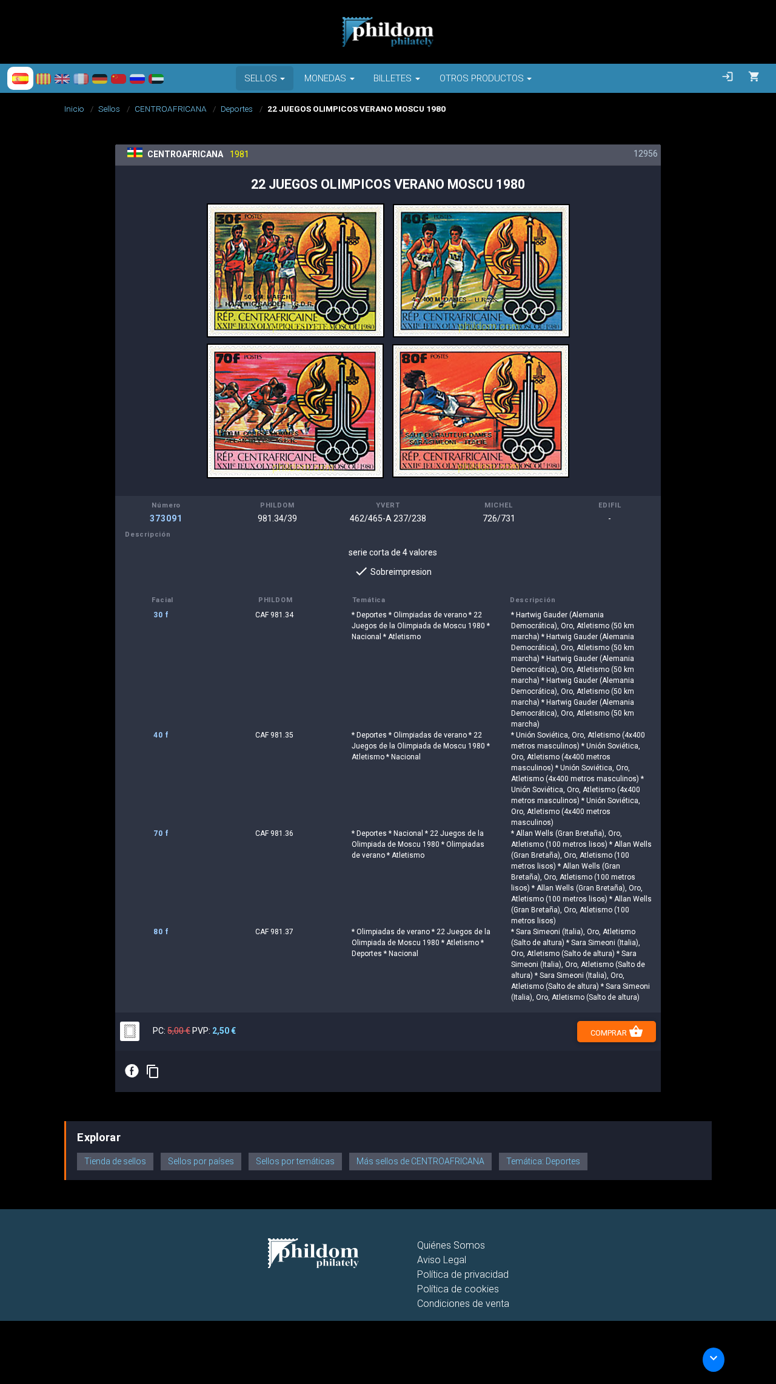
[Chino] (118, 78)
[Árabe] (156, 78)
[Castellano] (20, 78)
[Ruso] (137, 78)
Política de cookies (458, 1289)
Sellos (109, 109)
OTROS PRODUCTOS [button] (482, 78)
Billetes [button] (392, 78)
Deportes (237, 109)
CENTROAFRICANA (171, 109)
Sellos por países (201, 1161)
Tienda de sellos (115, 1161)
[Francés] (81, 78)
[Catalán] (43, 78)
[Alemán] (100, 78)
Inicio (74, 109)
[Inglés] (62, 78)
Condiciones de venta (463, 1303)
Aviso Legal (441, 1260)
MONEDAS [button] (325, 78)
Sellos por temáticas (295, 1161)
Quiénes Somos (451, 1245)
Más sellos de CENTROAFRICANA (420, 1161)
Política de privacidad (463, 1274)
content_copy (153, 1071)
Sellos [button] (260, 78)
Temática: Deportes (543, 1161)
